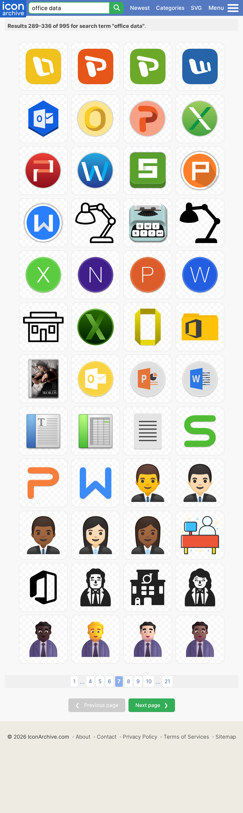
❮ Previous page (96, 705)
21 (167, 681)
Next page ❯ (151, 705)
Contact (106, 737)
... (82, 682)
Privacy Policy (140, 737)
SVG (196, 8)
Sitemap (225, 737)
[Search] (116, 8)
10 (149, 681)
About (83, 737)
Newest (140, 8)
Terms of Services (186, 737)
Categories (170, 8)
